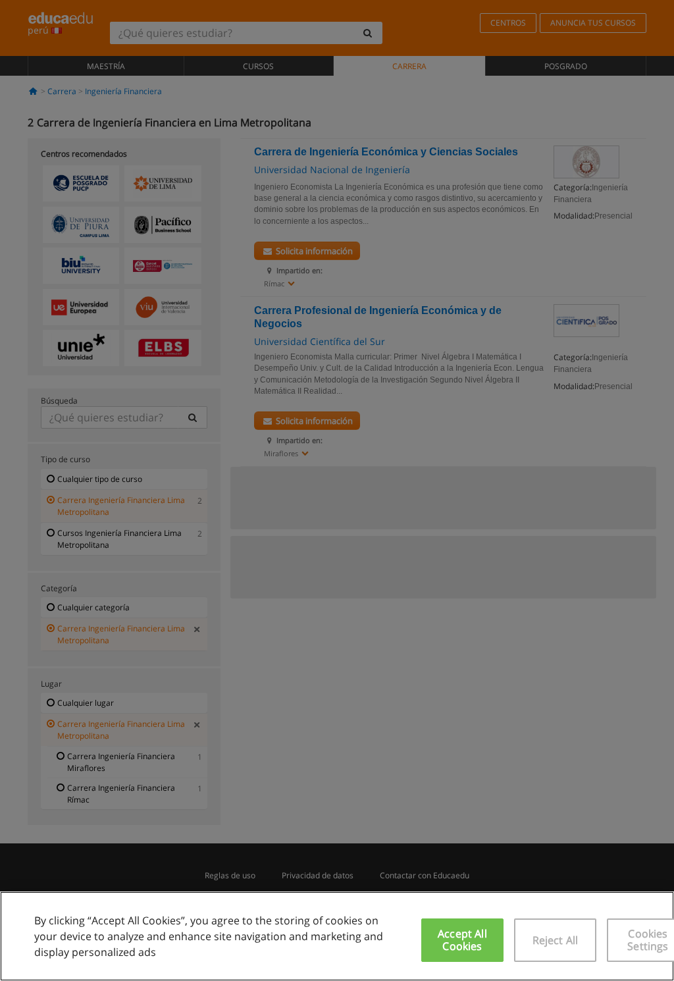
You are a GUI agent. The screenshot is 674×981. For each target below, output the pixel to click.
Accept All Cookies (462, 939)
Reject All (555, 940)
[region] (337, 936)
